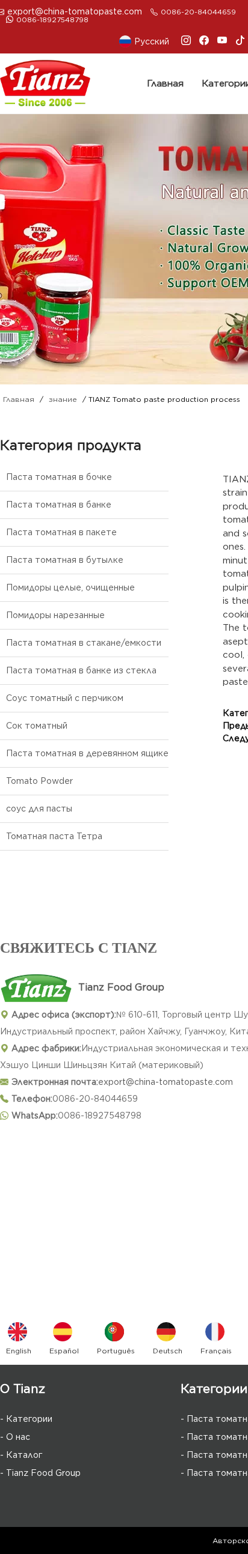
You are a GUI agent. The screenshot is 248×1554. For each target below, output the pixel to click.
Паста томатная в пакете (61, 532)
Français (216, 1350)
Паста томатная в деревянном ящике (87, 753)
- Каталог (21, 1455)
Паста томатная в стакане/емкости (83, 643)
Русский (151, 41)
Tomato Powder (39, 781)
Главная (165, 83)
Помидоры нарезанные (55, 615)
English (18, 1350)
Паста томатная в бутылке (64, 560)
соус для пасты (39, 808)
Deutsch (167, 1350)
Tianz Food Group (121, 987)
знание (63, 399)
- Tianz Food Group (40, 1473)
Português (116, 1350)
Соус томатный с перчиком (64, 698)
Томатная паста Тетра (54, 836)
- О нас (15, 1437)
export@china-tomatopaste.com (74, 11)
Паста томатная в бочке (59, 477)
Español (64, 1350)
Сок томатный (36, 725)
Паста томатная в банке (58, 504)
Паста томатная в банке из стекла (81, 670)
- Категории (26, 1419)
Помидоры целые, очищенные (70, 587)
